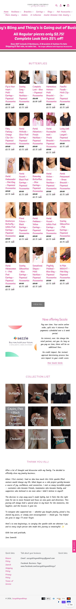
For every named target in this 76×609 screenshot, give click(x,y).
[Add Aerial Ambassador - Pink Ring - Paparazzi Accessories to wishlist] (13, 193)
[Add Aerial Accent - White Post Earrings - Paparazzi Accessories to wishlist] (54, 238)
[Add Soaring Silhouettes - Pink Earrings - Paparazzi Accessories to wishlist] (68, 241)
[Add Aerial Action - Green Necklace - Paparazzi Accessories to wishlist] (54, 193)
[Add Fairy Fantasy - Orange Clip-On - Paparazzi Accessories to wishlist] (13, 148)
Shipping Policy (9, 570)
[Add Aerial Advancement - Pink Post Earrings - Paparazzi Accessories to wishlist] (13, 288)
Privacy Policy (8, 576)
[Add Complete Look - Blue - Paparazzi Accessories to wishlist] (40, 100)
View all (38, 304)
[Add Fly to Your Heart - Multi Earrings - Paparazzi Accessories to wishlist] (13, 106)
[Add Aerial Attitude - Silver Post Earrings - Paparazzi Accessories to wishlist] (27, 148)
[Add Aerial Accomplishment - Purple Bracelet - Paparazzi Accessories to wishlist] (54, 151)
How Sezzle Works (55, 363)
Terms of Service (9, 583)
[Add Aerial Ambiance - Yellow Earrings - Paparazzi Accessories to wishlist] (40, 238)
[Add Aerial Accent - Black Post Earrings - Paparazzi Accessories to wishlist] (27, 193)
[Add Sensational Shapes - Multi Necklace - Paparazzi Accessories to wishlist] (40, 285)
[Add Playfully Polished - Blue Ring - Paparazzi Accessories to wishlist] (54, 282)
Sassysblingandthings (19, 598)
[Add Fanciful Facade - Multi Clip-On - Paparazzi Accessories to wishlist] (68, 106)
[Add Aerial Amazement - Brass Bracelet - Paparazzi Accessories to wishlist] (68, 193)
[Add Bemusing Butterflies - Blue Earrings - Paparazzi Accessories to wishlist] (40, 196)
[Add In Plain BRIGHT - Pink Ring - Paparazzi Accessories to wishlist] (68, 282)
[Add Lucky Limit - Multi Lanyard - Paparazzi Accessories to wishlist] (68, 145)
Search (8, 564)
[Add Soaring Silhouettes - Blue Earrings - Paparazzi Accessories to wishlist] (27, 285)
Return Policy (8, 560)
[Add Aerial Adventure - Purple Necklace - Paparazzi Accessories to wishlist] (40, 148)
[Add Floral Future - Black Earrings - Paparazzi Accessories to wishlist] (27, 238)
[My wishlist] (64, 5)
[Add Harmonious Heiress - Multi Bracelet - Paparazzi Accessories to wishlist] (54, 106)
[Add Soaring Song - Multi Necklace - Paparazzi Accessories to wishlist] (27, 106)
